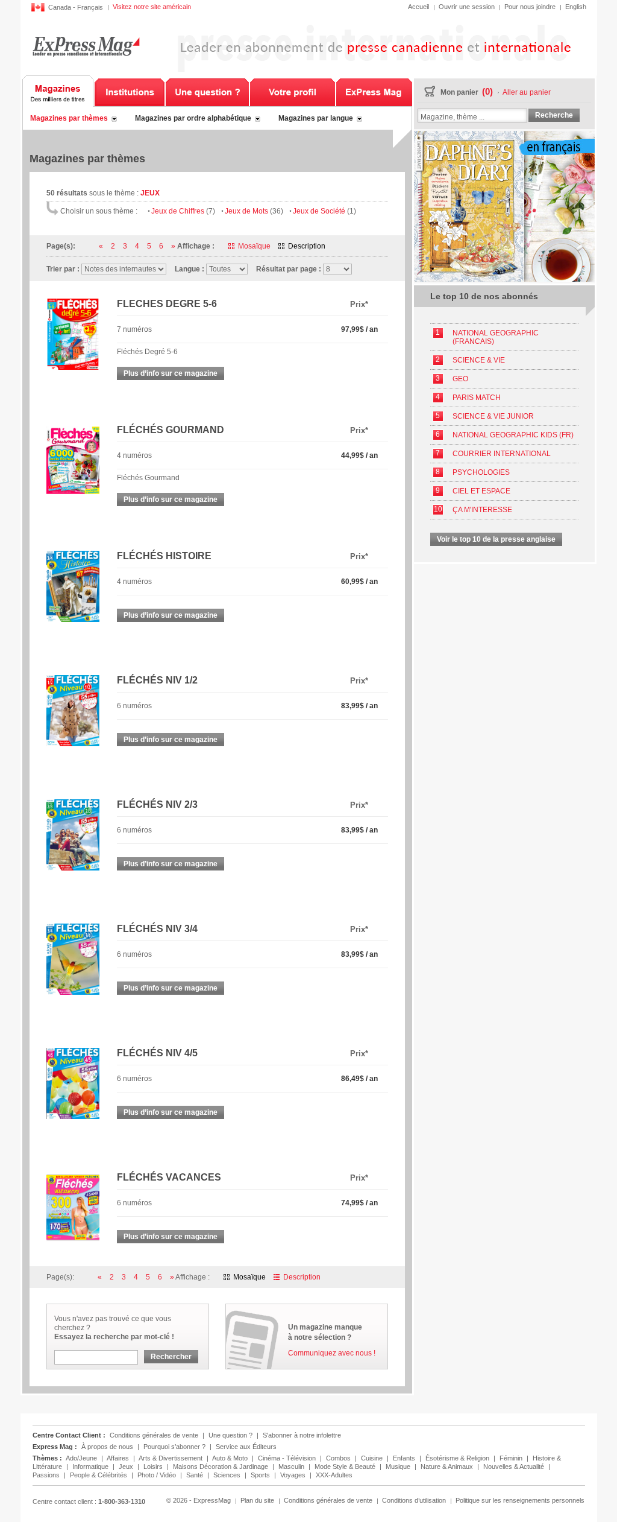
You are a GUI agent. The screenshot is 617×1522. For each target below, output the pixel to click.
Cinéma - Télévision (288, 1458)
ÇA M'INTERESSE (482, 510)
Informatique (91, 1466)
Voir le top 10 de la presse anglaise (496, 539)
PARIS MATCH (477, 397)
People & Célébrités (99, 1475)
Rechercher (171, 1356)
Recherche (554, 115)
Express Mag (86, 46)
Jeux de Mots (254, 211)
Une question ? (207, 91)
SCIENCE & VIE (479, 360)
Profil (292, 91)
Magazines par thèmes (69, 118)
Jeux (127, 1466)
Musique (399, 1466)
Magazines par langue (315, 118)
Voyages (293, 1475)
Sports (261, 1475)
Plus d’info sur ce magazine (171, 373)
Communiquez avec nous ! (331, 1353)
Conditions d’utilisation (414, 1500)
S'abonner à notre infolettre (302, 1435)
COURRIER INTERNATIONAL (502, 453)
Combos (339, 1458)
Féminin (512, 1458)
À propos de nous (107, 1446)
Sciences (227, 1475)
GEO (460, 379)
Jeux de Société (324, 211)
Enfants (405, 1458)
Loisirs (153, 1466)
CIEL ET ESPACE (481, 491)
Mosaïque (254, 246)
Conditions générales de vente (154, 1435)
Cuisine (372, 1458)
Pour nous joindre (530, 6)
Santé (195, 1475)
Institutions (129, 91)
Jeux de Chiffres (183, 211)
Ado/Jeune (82, 1458)
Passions (47, 1475)
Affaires (119, 1458)
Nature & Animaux (448, 1466)
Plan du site (257, 1500)
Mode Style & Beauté (346, 1466)
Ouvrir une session (467, 6)
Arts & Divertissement (171, 1458)
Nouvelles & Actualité (514, 1466)
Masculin (292, 1466)
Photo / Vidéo (157, 1475)
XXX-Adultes (334, 1475)
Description (306, 246)
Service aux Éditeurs (246, 1446)
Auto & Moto (230, 1458)
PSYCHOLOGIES (481, 472)
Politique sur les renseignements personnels (520, 1500)
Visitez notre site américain (152, 6)
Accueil (418, 6)
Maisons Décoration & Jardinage (221, 1466)
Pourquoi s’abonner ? (174, 1446)
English (575, 6)
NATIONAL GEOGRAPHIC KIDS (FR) (513, 435)
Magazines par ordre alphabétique (193, 118)
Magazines (58, 91)
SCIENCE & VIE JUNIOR (493, 416)
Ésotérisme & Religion (458, 1458)
